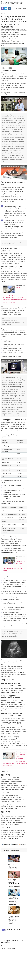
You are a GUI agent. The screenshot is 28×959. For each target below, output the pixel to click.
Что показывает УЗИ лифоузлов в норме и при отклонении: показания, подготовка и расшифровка (14, 901)
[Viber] (2, 8)
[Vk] (9, 8)
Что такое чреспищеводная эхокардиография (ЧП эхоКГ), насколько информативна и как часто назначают (15, 295)
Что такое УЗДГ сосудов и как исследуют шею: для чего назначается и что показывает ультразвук (14, 883)
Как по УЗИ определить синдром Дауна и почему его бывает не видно (13, 866)
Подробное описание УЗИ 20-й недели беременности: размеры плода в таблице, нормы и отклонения (13, 920)
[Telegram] (5, 8)
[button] (26, 2)
